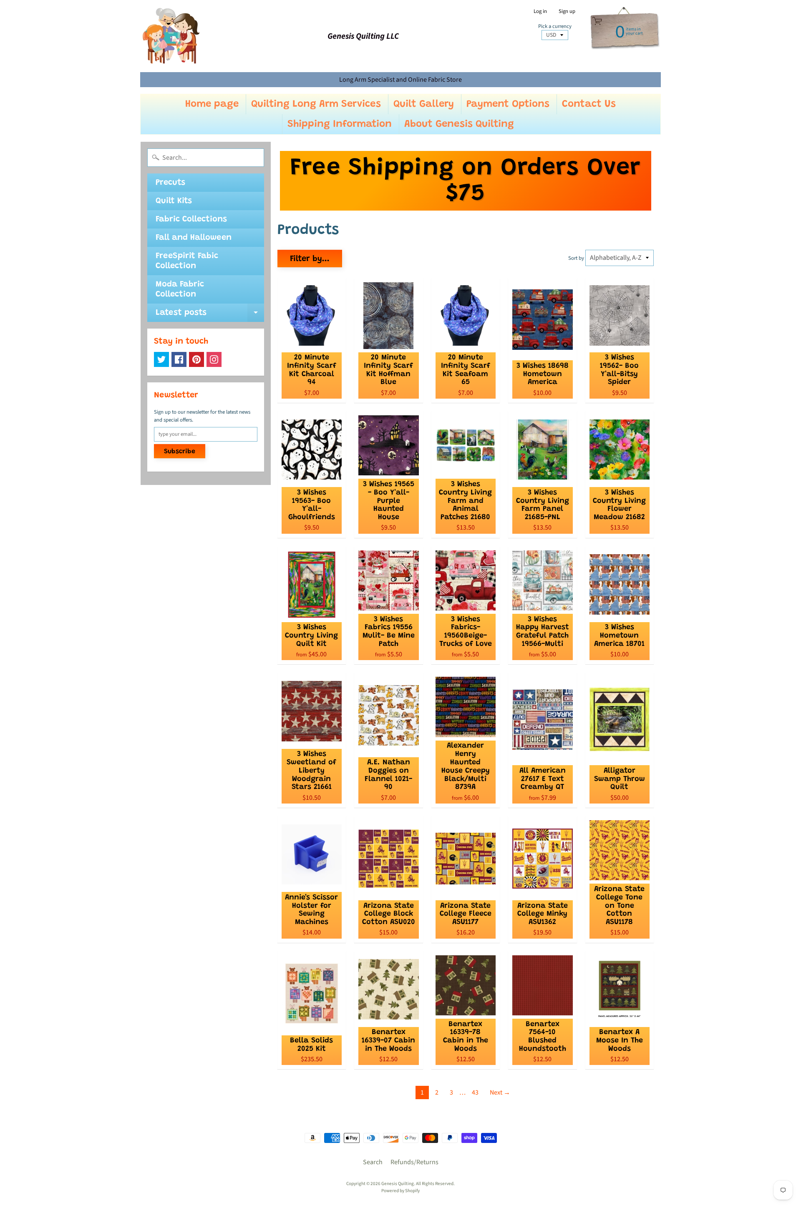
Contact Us (589, 104)
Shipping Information (339, 124)
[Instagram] (214, 359)
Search (373, 1162)
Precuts (170, 182)
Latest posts (210, 315)
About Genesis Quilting (459, 124)
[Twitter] (161, 359)
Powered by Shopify (400, 1191)
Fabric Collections (191, 219)
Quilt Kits (174, 201)
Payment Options (507, 104)
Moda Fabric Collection (180, 289)
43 (475, 1092)
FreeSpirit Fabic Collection (187, 261)
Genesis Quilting (397, 1183)
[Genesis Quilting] (171, 36)
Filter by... (310, 259)
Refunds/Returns (414, 1162)
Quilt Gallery (423, 104)
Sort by (576, 258)
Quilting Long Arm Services (316, 104)
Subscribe (179, 451)
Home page (212, 104)
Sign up (567, 11)
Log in (540, 11)
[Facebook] (178, 359)
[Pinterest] (196, 359)
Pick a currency (555, 26)
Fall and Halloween (194, 238)
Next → (500, 1092)
